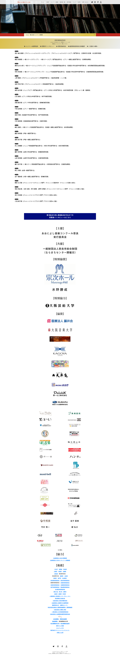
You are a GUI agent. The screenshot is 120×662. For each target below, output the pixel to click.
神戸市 (59, 578)
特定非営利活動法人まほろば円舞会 (73, 490)
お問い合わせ (85, 2)
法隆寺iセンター (64, 605)
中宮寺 (64, 594)
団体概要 (69, 2)
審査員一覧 (62, 2)
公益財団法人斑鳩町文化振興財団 (60, 603)
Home (42, 2)
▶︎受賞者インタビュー (47, 46)
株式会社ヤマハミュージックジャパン (60, 630)
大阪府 (55, 571)
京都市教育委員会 (55, 585)
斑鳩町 (61, 576)
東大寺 (60, 592)
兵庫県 (64, 571)
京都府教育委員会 (65, 583)
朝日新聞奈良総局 (65, 623)
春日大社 (56, 592)
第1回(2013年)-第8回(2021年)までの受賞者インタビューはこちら (60, 216)
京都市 (55, 578)
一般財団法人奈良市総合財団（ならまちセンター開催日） (60, 250)
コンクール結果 (76, 2)
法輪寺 (60, 594)
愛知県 (56, 574)
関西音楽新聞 (63, 619)
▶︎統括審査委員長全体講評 (76, 46)
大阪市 (66, 576)
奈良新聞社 (56, 619)
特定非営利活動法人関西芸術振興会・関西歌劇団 (60, 607)
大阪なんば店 (60, 632)
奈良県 (65, 569)
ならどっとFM (60, 628)
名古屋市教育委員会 (60, 589)
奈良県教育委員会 (55, 580)
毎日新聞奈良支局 (55, 623)
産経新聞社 (55, 621)
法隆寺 (64, 592)
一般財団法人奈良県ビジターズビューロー (60, 596)
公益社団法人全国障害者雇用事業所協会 (60, 614)
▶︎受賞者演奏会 (61, 46)
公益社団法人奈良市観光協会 (60, 601)
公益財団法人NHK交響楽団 (60, 558)
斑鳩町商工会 (55, 605)
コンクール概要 (54, 2)
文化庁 (56, 569)
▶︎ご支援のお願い (92, 46)
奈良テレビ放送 (60, 625)
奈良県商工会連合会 (60, 598)
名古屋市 (64, 578)
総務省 (60, 569)
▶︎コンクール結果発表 (31, 46)
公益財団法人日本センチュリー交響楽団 (60, 560)
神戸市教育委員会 (55, 587)
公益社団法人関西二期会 (60, 610)
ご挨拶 (47, 2)
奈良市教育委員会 (65, 580)
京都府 (60, 571)
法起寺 (56, 594)
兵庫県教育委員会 (65, 585)
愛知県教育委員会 (65, 587)
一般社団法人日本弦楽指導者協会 (60, 612)
